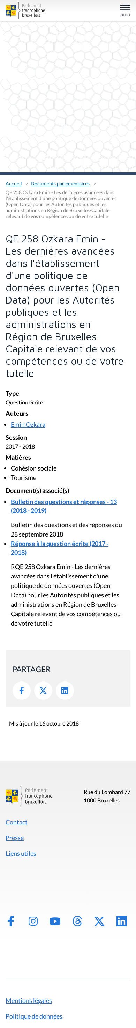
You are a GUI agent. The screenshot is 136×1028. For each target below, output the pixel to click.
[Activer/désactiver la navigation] (125, 11)
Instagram (33, 921)
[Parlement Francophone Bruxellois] (25, 10)
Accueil (14, 184)
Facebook (22, 690)
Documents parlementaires (60, 184)
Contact (17, 822)
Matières (18, 457)
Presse (15, 837)
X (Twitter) (99, 921)
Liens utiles (21, 853)
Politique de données (34, 1016)
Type (12, 394)
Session (16, 438)
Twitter (43, 690)
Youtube (55, 921)
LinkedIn (65, 690)
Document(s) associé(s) (37, 491)
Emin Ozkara (28, 424)
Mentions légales (29, 1000)
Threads (77, 921)
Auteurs (17, 413)
